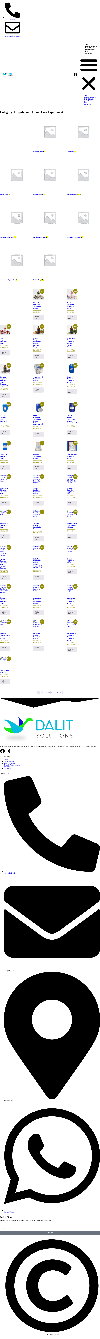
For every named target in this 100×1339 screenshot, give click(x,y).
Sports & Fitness (89, 49)
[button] (89, 74)
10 (54, 692)
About (85, 102)
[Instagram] (7, 751)
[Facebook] (2, 751)
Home (85, 95)
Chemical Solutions (89, 97)
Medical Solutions (89, 99)
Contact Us (88, 53)
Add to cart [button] (37, 317)
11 (57, 692)
